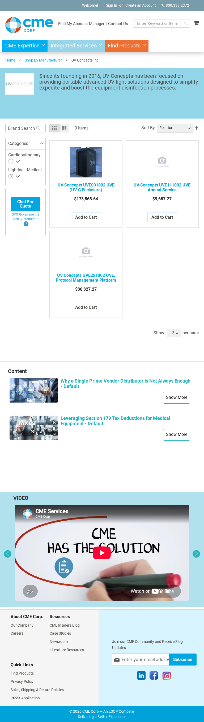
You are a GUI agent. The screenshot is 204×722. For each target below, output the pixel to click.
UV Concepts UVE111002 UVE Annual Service (162, 187)
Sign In (111, 5)
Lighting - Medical (25, 173)
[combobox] (162, 23)
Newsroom (59, 641)
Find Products (22, 673)
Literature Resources (67, 650)
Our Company (22, 625)
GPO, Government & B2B (25, 217)
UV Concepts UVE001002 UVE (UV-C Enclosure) (86, 187)
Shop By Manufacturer (43, 60)
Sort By (148, 127)
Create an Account (140, 5)
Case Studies (60, 633)
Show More (176, 397)
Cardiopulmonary (24, 158)
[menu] (102, 46)
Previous (7, 554)
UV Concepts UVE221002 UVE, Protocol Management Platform (86, 278)
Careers (17, 633)
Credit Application (25, 698)
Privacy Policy (22, 681)
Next (196, 554)
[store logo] (29, 25)
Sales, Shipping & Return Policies (37, 690)
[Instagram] (166, 676)
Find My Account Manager (81, 23)
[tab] (25, 144)
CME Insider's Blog (65, 625)
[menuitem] (23, 46)
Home (10, 60)
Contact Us (118, 23)
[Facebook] (154, 676)
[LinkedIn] (141, 676)
